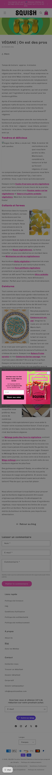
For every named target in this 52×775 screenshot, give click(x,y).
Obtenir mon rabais (14, 397)
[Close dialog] (48, 372)
